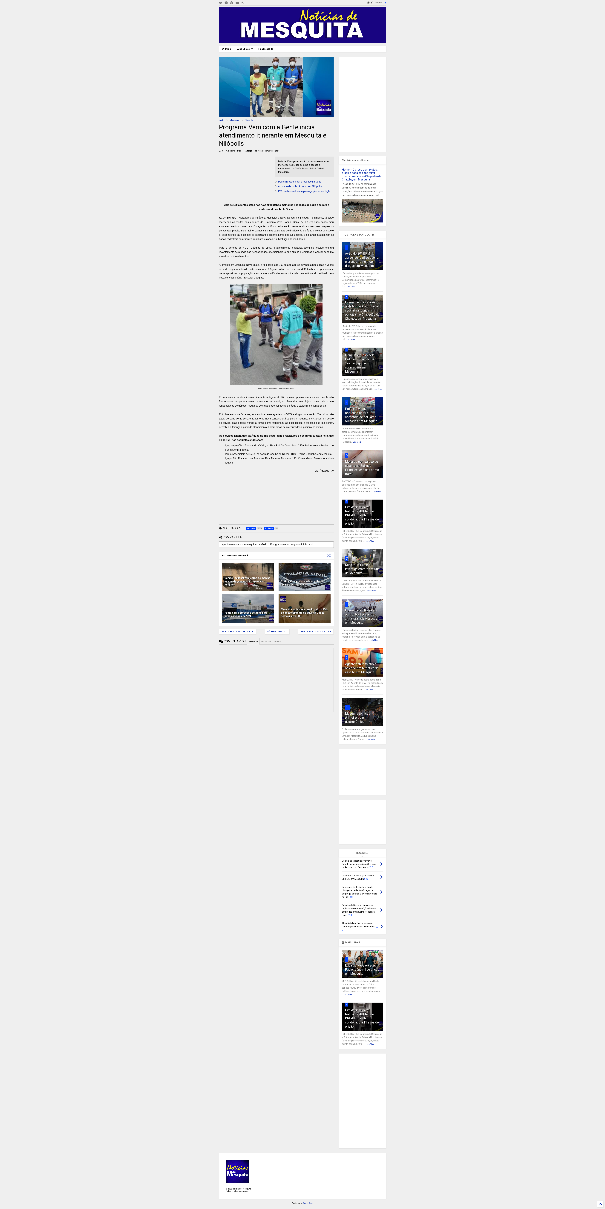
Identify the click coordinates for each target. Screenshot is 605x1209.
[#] (220, 3)
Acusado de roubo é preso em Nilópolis (300, 186)
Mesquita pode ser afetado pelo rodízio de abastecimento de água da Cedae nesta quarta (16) (304, 613)
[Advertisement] (242, 176)
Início (228, 49)
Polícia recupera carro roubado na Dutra (299, 181)
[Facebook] (226, 3)
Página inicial (277, 631)
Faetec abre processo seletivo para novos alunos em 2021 (246, 614)
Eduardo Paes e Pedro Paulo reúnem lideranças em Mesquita (362, 970)
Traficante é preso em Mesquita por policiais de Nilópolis (302, 583)
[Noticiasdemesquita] (248, 3)
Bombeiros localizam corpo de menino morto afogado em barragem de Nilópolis (247, 581)
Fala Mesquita (265, 49)
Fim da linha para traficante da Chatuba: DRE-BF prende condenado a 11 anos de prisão (362, 515)
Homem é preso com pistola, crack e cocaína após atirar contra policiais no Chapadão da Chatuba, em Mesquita (361, 174)
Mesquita (234, 120)
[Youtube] (237, 3)
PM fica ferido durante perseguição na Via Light (304, 191)
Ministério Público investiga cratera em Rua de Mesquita (362, 569)
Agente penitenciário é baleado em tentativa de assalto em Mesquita (361, 668)
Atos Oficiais (244, 49)
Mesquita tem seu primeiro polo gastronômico (357, 718)
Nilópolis (249, 120)
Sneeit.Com (308, 1203)
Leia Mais (351, 287)
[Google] (231, 3)
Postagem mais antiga (316, 631)
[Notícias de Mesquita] (302, 41)
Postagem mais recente (238, 631)
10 (347, 707)
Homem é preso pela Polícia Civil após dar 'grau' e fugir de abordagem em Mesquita (359, 363)
